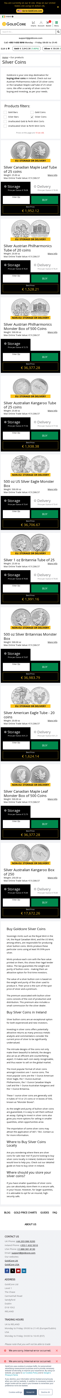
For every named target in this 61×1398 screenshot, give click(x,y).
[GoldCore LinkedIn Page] (24, 1271)
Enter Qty (16, 197)
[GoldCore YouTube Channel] (18, 1271)
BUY (44, 200)
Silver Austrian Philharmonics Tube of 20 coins (28, 248)
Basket (48, 24)
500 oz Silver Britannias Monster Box (30, 636)
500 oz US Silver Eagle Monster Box (29, 483)
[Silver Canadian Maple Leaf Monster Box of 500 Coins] (30, 775)
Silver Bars (11, 116)
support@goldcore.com (30, 38)
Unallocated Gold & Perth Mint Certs (24, 121)
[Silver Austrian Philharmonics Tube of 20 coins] (30, 230)
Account (41, 26)
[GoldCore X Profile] (12, 1271)
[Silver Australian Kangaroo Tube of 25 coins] (30, 387)
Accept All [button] (30, 1392)
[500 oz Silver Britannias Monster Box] (30, 618)
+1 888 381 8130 (26, 1249)
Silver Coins (39, 116)
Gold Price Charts (25, 1212)
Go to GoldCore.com (32, 10)
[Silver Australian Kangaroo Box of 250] (30, 854)
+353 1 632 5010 (17, 42)
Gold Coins (38, 112)
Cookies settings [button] (15, 1392)
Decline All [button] (45, 1392)
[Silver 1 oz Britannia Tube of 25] (30, 544)
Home (5, 57)
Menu (56, 26)
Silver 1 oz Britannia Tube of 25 (29, 560)
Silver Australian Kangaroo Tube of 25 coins (30, 405)
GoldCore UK (11, 1260)
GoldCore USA (12, 1264)
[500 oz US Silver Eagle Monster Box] (30, 465)
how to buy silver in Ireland (30, 1165)
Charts (33, 26)
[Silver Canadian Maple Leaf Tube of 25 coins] (30, 151)
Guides (44, 1212)
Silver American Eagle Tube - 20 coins (29, 714)
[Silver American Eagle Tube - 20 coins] (30, 697)
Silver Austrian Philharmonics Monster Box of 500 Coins (28, 326)
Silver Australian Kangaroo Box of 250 (29, 871)
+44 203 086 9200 (25, 1241)
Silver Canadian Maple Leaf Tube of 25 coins (30, 169)
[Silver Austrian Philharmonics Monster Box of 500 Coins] (30, 308)
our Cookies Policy (30, 1372)
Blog (7, 1212)
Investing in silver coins (18, 1029)
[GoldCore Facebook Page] (7, 1271)
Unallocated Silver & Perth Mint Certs (24, 125)
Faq (55, 1212)
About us (30, 1224)
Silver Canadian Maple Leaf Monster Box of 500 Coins (26, 793)
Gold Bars (11, 112)
